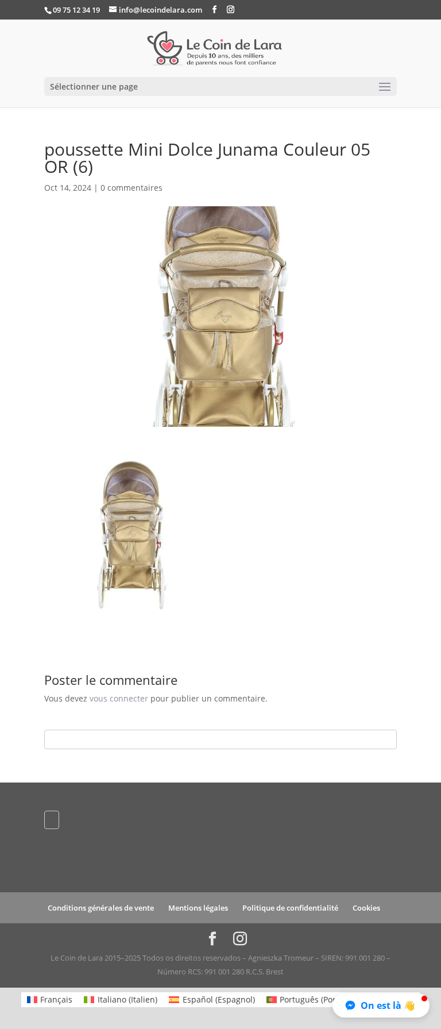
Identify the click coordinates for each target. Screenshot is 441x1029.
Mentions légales (198, 908)
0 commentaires (131, 187)
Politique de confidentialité (290, 908)
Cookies (366, 908)
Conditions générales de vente (101, 908)
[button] (381, 1005)
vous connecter (119, 698)
